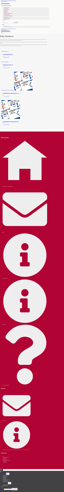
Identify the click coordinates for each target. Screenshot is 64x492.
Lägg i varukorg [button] (6, 57)
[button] (4, 21)
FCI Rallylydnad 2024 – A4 (8, 54)
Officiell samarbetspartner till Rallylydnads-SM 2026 (8, 28)
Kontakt (3, 232)
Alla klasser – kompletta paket (8, 13)
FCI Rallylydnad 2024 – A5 (8, 64)
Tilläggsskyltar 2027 (7, 14)
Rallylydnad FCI (6, 12)
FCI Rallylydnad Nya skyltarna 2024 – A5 (11, 121)
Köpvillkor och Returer (5, 278)
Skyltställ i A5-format (7, 18)
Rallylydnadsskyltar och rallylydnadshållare (7, 186)
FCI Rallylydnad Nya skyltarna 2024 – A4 (11, 93)
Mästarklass (5, 11)
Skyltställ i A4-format (7, 17)
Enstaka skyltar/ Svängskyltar (8, 15)
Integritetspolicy (4, 324)
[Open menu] (2, 33)
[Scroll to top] (0, 470)
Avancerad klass (6, 10)
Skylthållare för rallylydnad (4, 483)
